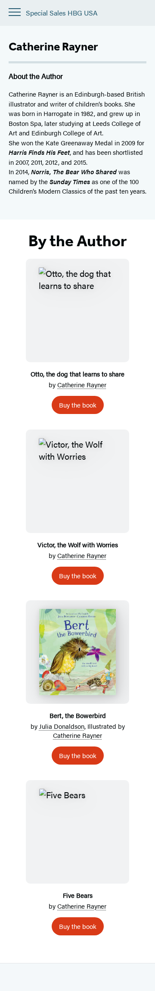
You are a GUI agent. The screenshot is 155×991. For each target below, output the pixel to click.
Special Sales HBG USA (62, 13)
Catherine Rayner (81, 384)
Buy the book (77, 404)
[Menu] (15, 12)
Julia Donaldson (61, 726)
